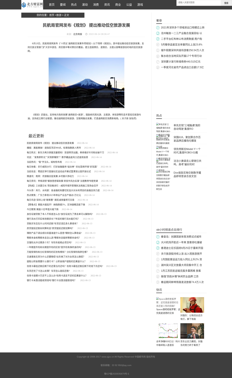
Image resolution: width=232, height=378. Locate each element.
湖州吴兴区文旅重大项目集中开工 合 (181, 265)
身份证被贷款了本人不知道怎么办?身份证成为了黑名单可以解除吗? (60, 214)
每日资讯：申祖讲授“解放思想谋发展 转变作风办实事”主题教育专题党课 (62, 181)
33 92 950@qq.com (121, 365)
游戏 (139, 4)
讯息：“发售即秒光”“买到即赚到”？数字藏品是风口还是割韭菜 (57, 157)
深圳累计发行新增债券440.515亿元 (180, 61)
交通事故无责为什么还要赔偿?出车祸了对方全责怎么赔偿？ (56, 257)
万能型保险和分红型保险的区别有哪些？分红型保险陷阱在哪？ (58, 252)
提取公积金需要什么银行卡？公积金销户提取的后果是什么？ (56, 261)
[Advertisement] (181, 90)
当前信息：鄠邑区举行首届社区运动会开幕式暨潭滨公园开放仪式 (59, 171)
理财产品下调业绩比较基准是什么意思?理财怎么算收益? (54, 233)
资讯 (106, 4)
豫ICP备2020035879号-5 (116, 373)
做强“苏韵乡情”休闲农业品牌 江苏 (180, 276)
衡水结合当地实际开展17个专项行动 (181, 56)
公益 (128, 4)
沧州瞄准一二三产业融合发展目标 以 (181, 33)
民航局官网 (40, 127)
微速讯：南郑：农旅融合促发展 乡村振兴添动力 (50, 176)
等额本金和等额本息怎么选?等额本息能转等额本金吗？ (54, 238)
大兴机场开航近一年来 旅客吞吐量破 (181, 242)
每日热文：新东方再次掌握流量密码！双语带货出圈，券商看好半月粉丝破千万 (65, 152)
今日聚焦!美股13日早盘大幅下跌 (43, 209)
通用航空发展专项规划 (55, 127)
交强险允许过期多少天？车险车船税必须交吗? (49, 242)
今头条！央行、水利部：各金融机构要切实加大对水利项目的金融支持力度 (63, 190)
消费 (95, 4)
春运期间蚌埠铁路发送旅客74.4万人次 (182, 282)
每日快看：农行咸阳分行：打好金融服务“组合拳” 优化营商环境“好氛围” (62, 167)
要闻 (62, 4)
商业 (117, 4)
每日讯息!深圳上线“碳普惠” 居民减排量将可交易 (50, 200)
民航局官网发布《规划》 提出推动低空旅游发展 (50, 143)
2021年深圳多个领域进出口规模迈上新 (183, 27)
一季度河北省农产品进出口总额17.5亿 (182, 67)
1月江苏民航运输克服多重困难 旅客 (181, 270)
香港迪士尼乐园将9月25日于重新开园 (182, 248)
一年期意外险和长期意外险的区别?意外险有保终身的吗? (54, 247)
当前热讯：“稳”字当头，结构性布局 (44, 162)
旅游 (58, 15)
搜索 (226, 3)
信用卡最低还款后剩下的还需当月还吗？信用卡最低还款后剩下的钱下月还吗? (65, 266)
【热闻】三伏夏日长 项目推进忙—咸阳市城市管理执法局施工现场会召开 (62, 186)
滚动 (84, 4)
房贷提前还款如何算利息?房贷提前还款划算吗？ (50, 228)
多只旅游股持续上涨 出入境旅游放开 (181, 253)
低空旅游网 (81, 127)
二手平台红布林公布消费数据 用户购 (181, 39)
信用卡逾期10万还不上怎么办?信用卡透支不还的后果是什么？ (57, 275)
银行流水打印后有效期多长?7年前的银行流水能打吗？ (53, 219)
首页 (51, 4)
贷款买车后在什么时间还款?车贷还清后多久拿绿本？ (53, 223)
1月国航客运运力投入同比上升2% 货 (181, 259)
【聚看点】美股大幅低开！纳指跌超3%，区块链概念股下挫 (56, 204)
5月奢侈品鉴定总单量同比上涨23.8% (181, 44)
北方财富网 (32, 4)
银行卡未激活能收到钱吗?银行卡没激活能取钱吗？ (52, 280)
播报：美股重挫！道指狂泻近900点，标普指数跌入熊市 (54, 148)
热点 (73, 4)
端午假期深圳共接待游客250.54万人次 (182, 50)
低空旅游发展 (70, 127)
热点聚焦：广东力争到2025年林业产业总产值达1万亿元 (54, 195)
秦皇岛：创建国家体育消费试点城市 (181, 236)
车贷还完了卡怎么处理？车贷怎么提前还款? (48, 271)
